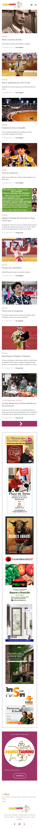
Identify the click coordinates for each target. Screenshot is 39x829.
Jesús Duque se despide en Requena (16, 356)
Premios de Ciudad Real (11, 268)
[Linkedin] (19, 824)
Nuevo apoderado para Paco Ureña (16, 83)
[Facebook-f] (15, 824)
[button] (31, 4)
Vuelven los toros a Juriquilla (13, 128)
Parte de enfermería (10, 173)
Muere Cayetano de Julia (12, 40)
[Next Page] (22, 424)
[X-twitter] (24, 824)
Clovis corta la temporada (12, 311)
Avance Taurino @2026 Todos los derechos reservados (19, 797)
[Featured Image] (19, 21)
